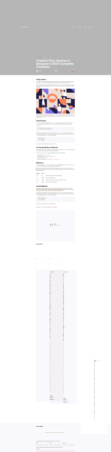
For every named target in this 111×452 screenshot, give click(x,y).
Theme (52, 207)
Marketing (40, 57)
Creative (45, 207)
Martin (37, 175)
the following (65, 122)
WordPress (55, 207)
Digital (37, 57)
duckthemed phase (57, 84)
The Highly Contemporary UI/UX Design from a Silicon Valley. (94, 391)
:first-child (49, 159)
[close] (66, 433)
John (37, 177)
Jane (37, 182)
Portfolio (48, 207)
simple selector (40, 152)
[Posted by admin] (42, 264)
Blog (42, 207)
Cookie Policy (62, 432)
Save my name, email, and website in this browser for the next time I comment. (50, 447)
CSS (37, 81)
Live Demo (49, 203)
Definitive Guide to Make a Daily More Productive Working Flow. (63, 307)
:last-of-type (56, 159)
